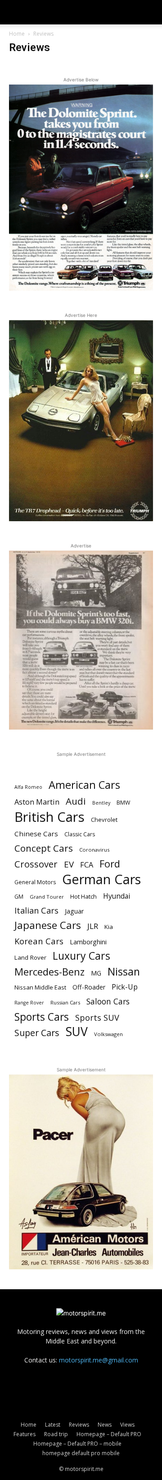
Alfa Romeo (28, 787)
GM (18, 896)
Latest (52, 1424)
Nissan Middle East (40, 987)
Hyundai (116, 896)
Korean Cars (38, 941)
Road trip (56, 1434)
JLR (92, 926)
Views (127, 1424)
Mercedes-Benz (49, 971)
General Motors (35, 882)
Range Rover (29, 1002)
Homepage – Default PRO (108, 1434)
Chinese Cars (36, 833)
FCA (86, 865)
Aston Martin (36, 802)
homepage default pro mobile (81, 1453)
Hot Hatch (83, 896)
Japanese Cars (47, 925)
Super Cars (36, 1032)
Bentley (101, 803)
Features (25, 1434)
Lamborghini (88, 942)
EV (69, 864)
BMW (123, 802)
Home (17, 34)
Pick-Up (125, 987)
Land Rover (30, 957)
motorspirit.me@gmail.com (98, 1360)
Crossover (36, 864)
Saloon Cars (108, 1001)
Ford (109, 863)
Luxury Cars (81, 956)
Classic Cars (79, 834)
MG (96, 973)
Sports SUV (97, 1018)
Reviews (79, 1424)
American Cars (84, 785)
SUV (77, 1032)
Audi (76, 801)
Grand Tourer (47, 896)
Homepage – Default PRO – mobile (77, 1443)
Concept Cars (43, 848)
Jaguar (74, 911)
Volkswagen (108, 1034)
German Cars (101, 879)
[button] (15, 12)
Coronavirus (94, 849)
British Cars (49, 817)
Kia (108, 927)
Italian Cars (36, 910)
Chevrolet (104, 819)
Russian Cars (65, 1002)
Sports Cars (41, 1017)
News (105, 1424)
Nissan (124, 971)
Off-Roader (88, 987)
